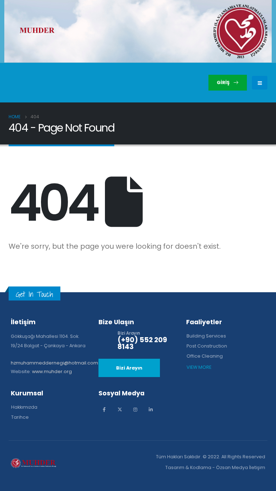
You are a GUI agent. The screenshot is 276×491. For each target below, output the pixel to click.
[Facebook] (104, 410)
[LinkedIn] (151, 410)
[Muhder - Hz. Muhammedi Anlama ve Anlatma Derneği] (37, 31)
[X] (120, 410)
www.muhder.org (52, 371)
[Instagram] (135, 410)
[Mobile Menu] (259, 83)
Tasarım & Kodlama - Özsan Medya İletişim (215, 467)
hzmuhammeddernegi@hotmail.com (54, 363)
